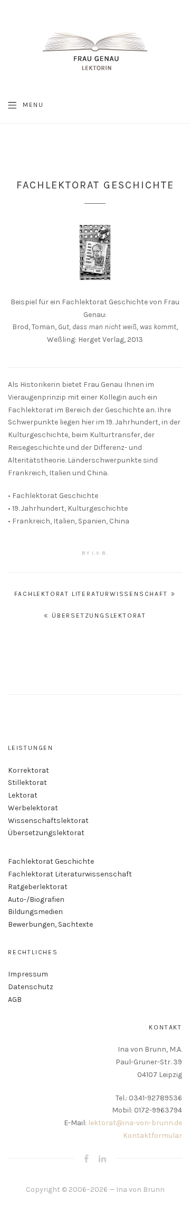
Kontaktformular (152, 1135)
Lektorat (22, 795)
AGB (15, 999)
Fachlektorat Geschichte (51, 861)
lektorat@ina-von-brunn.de (135, 1122)
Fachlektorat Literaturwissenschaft (90, 594)
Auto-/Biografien (36, 899)
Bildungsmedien (35, 911)
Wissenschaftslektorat (48, 820)
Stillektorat (27, 782)
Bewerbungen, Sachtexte (50, 924)
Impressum (28, 974)
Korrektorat (28, 770)
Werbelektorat (33, 807)
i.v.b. (100, 553)
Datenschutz (30, 986)
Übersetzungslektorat (99, 615)
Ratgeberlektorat (38, 886)
